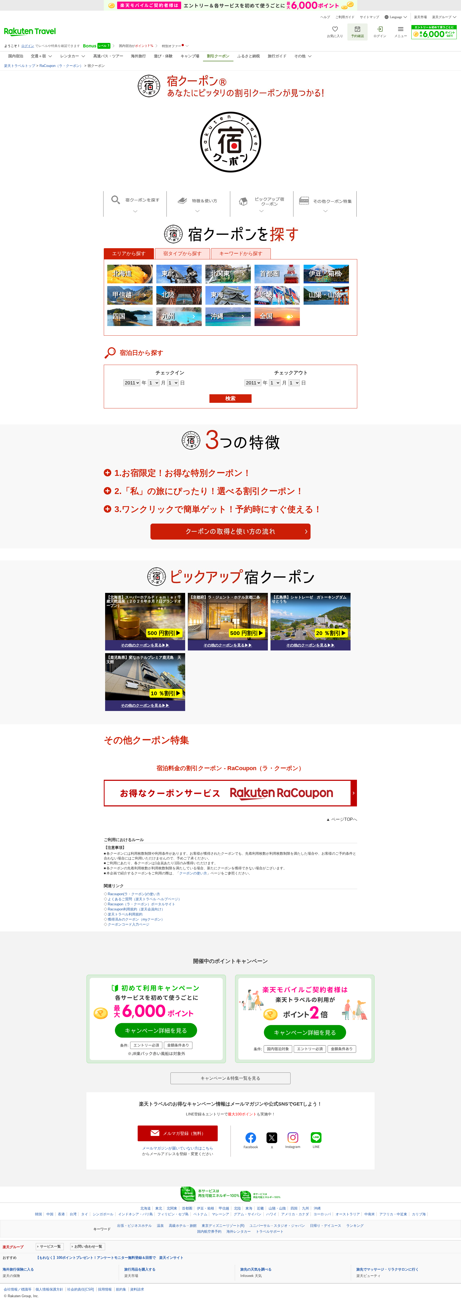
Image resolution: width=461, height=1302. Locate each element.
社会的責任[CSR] (80, 1289)
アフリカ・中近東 (393, 1214)
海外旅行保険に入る (18, 1269)
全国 (266, 316)
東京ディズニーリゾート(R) (223, 1226)
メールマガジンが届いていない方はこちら (177, 1148)
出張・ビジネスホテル (134, 1226)
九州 (168, 316)
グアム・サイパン (247, 1214)
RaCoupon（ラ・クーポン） (61, 66)
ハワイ (271, 1214)
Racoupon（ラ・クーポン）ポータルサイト (141, 904)
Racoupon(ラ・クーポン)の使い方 (134, 894)
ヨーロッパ (322, 1214)
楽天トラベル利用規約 (125, 914)
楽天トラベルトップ (19, 66)
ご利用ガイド (345, 17)
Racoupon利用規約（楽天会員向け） (136, 909)
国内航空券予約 (209, 1231)
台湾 (73, 1214)
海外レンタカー (238, 1231)
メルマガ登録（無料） (184, 1133)
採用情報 (105, 1289)
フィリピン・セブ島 (173, 1214)
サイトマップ (369, 17)
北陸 (168, 294)
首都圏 (269, 273)
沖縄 (217, 316)
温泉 (160, 1226)
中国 (49, 1214)
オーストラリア (348, 1214)
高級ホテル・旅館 (183, 1226)
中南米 (369, 1214)
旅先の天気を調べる (256, 1269)
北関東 (220, 273)
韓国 (38, 1214)
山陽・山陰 (325, 294)
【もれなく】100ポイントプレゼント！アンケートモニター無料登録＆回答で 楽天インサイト (110, 1258)
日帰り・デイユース (325, 1226)
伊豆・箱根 (325, 273)
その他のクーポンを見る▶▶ (145, 645)
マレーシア (220, 1214)
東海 (217, 294)
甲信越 (122, 294)
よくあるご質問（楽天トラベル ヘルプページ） (145, 899)
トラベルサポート (270, 1231)
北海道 (122, 273)
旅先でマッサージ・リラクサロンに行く (387, 1269)
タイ (84, 1214)
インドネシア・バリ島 (135, 1214)
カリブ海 (419, 1214)
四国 (119, 316)
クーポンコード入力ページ (128, 924)
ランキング (355, 1226)
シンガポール (103, 1214)
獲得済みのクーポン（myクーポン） (136, 919)
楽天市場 (420, 17)
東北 (168, 273)
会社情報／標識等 (17, 1289)
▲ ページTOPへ (341, 819)
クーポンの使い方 (193, 873)
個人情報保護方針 (49, 1289)
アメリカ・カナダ (295, 1214)
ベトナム (200, 1214)
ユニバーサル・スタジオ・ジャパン (277, 1226)
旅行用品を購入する (140, 1269)
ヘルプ (325, 17)
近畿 (266, 294)
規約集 (121, 1289)
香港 (61, 1214)
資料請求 (137, 1289)
